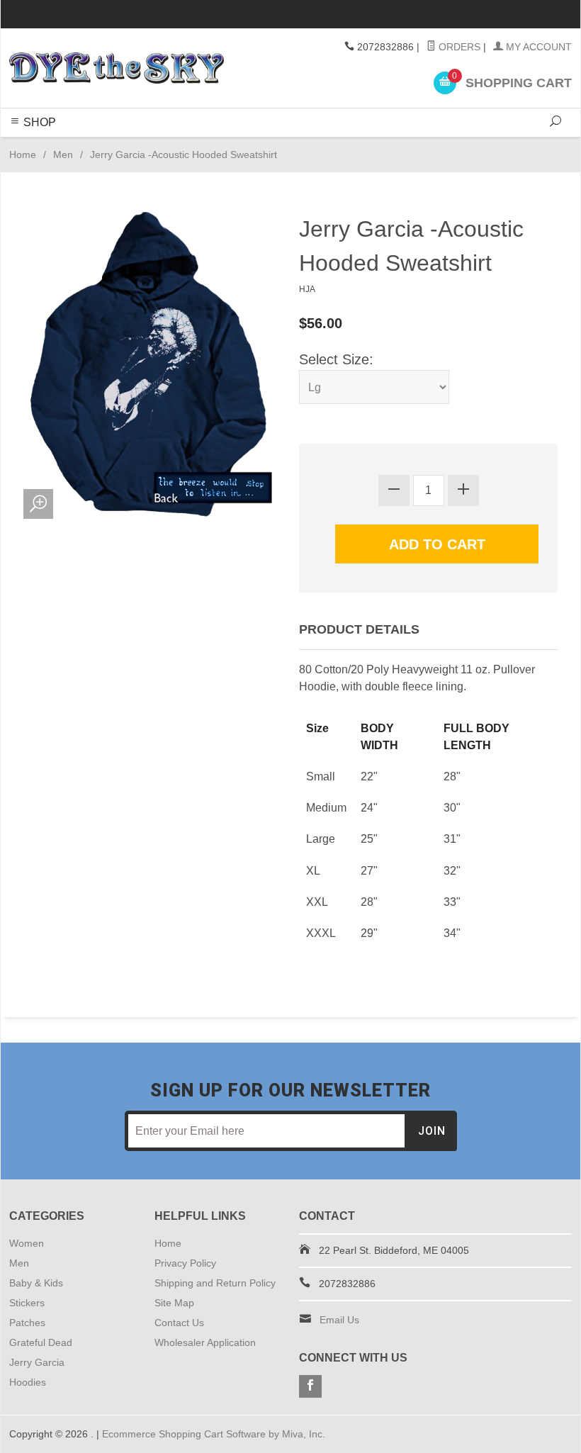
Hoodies (438, 145)
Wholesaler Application (205, 1342)
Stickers (187, 145)
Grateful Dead (245, 145)
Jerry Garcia (313, 145)
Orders (458, 46)
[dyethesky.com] (116, 68)
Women (93, 145)
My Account (537, 46)
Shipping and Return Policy (215, 1283)
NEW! (477, 145)
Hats (358, 145)
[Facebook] (310, 1386)
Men (127, 145)
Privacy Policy (185, 1263)
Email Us (339, 1319)
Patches (393, 145)
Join (432, 1131)
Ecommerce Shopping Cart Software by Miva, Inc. (213, 1434)
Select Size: (336, 359)
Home (22, 154)
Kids (152, 145)
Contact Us (179, 1322)
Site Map (174, 1302)
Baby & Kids (36, 1283)
